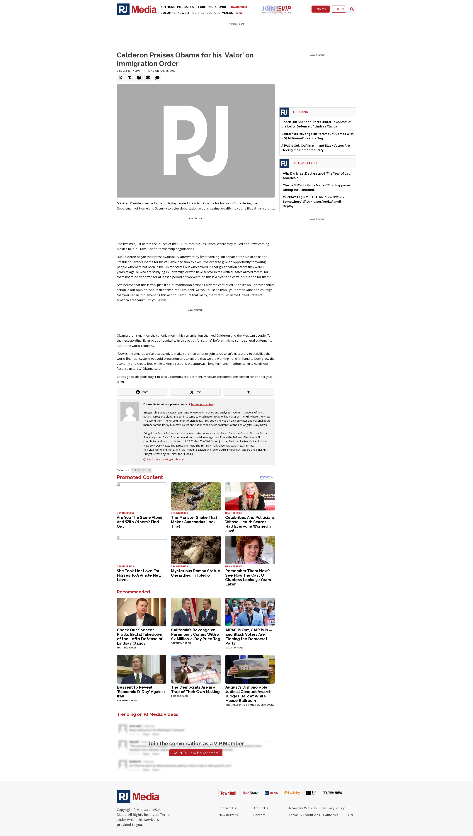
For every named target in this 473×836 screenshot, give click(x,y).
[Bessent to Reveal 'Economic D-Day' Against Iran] (141, 668)
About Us (260, 808)
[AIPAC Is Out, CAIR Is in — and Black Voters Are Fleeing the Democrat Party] (250, 611)
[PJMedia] (137, 9)
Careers (259, 815)
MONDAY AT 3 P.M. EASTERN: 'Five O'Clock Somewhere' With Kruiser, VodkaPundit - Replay (313, 201)
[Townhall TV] (240, 6)
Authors (168, 7)
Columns (168, 13)
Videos (227, 13)
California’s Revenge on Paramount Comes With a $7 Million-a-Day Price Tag (195, 634)
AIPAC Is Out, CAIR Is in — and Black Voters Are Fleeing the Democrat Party (248, 637)
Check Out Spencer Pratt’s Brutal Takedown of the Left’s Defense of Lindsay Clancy (140, 637)
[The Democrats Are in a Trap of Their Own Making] (195, 668)
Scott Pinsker (234, 647)
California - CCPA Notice (339, 815)
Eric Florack (179, 696)
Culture (213, 13)
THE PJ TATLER (141, 470)
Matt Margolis (127, 647)
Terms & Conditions (304, 815)
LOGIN (339, 9)
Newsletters (228, 815)
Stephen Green (181, 643)
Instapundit (218, 7)
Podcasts (185, 7)
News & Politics (191, 13)
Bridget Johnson (128, 70)
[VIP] (239, 12)
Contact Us (227, 808)
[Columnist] (131, 411)
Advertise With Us (302, 808)
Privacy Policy (334, 808)
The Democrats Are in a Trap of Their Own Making (195, 689)
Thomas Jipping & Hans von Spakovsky (249, 705)
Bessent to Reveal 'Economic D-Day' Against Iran (141, 691)
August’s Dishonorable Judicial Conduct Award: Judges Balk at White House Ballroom (248, 694)
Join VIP (320, 9)
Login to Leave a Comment (196, 753)
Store (201, 7)
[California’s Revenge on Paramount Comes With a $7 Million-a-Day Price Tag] (195, 611)
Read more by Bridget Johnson (165, 459)
